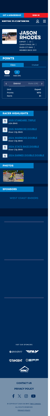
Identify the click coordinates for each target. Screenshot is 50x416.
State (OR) (32, 83)
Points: (10, 93)
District (16, 83)
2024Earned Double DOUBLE (26, 155)
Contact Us (24, 383)
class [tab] (12, 65)
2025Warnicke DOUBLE (22, 129)
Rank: (9, 96)
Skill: (9, 89)
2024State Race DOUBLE (23, 146)
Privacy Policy (24, 389)
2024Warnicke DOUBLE (22, 138)
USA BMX (25, 404)
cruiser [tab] (35, 65)
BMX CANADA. (35, 404)
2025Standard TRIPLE (22, 120)
